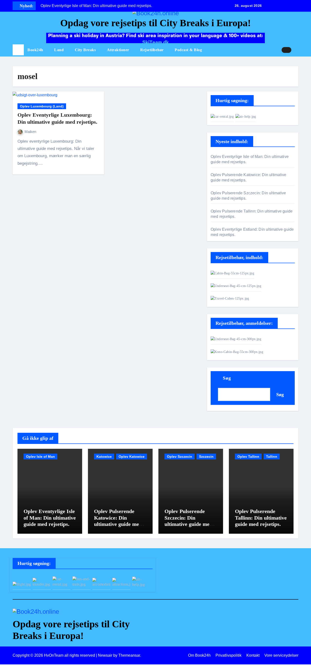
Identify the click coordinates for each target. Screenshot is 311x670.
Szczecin (206, 456)
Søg (227, 378)
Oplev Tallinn (248, 456)
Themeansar (129, 655)
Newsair (105, 655)
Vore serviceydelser (281, 655)
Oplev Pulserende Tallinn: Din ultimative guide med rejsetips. (261, 517)
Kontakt (252, 655)
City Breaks (86, 50)
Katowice (104, 456)
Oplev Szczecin (179, 456)
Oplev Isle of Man (40, 456)
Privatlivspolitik (229, 655)
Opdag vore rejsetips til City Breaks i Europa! (155, 22)
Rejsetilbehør (152, 50)
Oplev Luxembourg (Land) (42, 106)
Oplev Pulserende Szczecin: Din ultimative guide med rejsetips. (188, 520)
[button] (296, 50)
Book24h (35, 50)
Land (59, 50)
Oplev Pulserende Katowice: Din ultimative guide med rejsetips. (118, 520)
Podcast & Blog (188, 50)
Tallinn (271, 456)
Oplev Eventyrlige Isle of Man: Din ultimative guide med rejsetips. (50, 517)
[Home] (18, 50)
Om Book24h (199, 655)
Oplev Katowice (132, 456)
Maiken (30, 132)
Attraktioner (118, 50)
